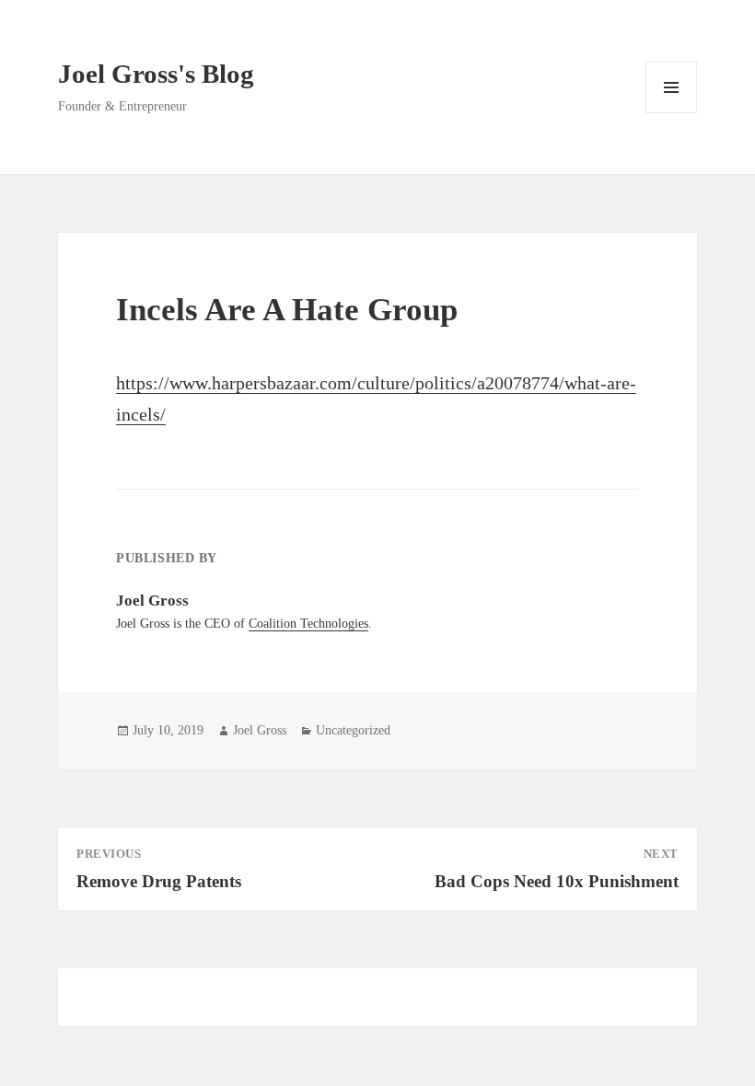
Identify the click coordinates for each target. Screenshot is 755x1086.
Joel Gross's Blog (156, 73)
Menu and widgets (671, 112)
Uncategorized (353, 730)
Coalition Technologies (308, 623)
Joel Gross (259, 730)
